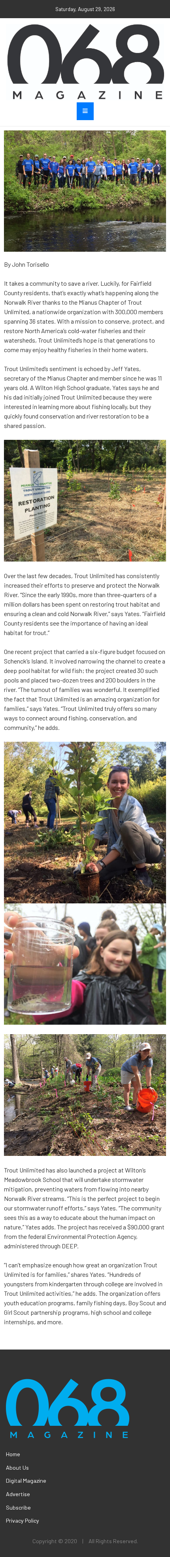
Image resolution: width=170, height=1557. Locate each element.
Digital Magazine (26, 1480)
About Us (17, 1467)
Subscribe (18, 1507)
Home (13, 1454)
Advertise (18, 1494)
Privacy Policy (22, 1520)
